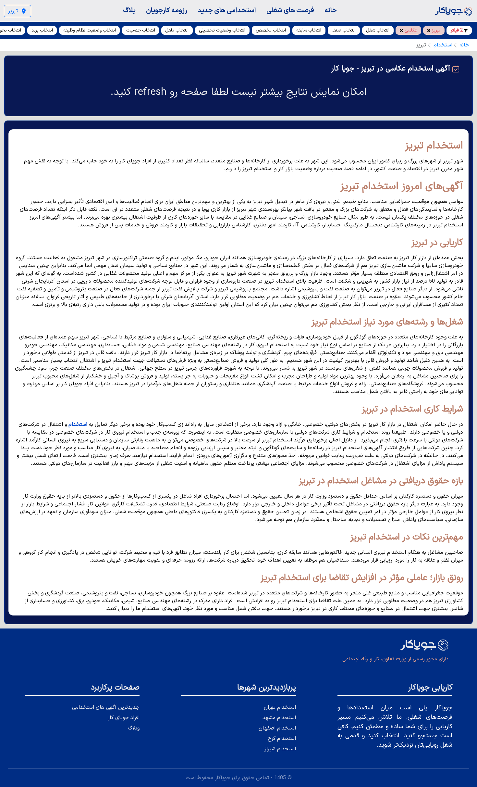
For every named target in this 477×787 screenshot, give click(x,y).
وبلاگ (134, 728)
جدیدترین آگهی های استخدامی (106, 707)
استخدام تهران (280, 707)
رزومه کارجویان (166, 11)
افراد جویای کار (124, 718)
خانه (330, 11)
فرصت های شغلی (290, 11)
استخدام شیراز (280, 749)
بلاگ (129, 11)
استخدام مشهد (279, 718)
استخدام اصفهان (277, 728)
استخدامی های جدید (227, 11)
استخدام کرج (282, 739)
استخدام (443, 45)
